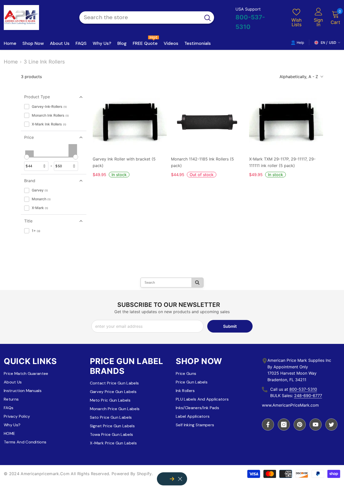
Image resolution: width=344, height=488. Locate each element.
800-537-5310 (303, 389)
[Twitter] (331, 424)
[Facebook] (268, 424)
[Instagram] (284, 424)
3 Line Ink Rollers (44, 62)
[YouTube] (315, 424)
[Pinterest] (300, 424)
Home (11, 62)
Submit (230, 326)
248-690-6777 (308, 395)
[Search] (146, 17)
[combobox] (140, 17)
